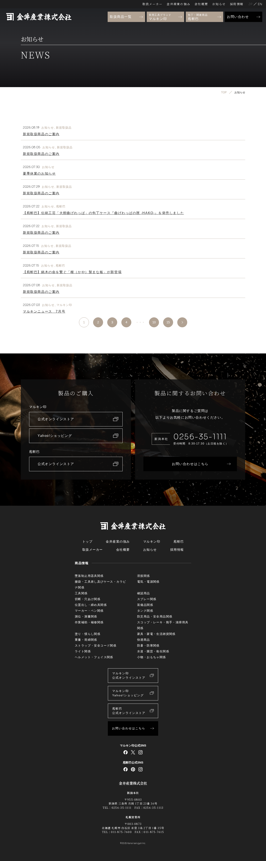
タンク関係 (145, 610)
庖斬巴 (60, 206)
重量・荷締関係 (86, 639)
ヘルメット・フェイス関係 (94, 657)
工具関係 (81, 593)
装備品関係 (145, 604)
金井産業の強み (178, 4)
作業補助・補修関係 (89, 622)
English (260, 4)
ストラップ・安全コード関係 (95, 645)
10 (154, 322)
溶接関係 (143, 575)
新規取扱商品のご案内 (41, 134)
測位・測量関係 (86, 616)
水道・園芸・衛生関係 (153, 651)
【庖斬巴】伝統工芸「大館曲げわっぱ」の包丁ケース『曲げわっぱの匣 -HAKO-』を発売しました (103, 213)
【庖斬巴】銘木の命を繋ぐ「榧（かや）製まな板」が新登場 (72, 272)
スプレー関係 (146, 599)
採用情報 (236, 4)
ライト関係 (83, 651)
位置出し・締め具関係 (91, 604)
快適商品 (143, 639)
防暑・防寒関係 (148, 645)
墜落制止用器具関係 (89, 575)
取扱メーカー (152, 4)
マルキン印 (64, 305)
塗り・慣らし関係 (87, 634)
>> (182, 322)
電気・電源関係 (148, 581)
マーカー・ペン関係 (89, 610)
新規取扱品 (64, 127)
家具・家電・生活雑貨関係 (156, 634)
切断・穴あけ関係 (87, 599)
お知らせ (219, 4)
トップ (87, 541)
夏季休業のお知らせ (39, 173)
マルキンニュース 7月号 (44, 311)
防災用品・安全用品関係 (154, 616)
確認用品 (143, 593)
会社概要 (201, 4)
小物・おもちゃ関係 (151, 657)
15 (168, 322)
